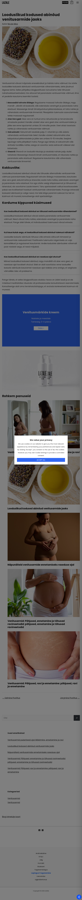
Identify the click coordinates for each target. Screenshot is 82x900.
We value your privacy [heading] (41, 440)
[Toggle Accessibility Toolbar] (79, 897)
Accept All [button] (41, 460)
